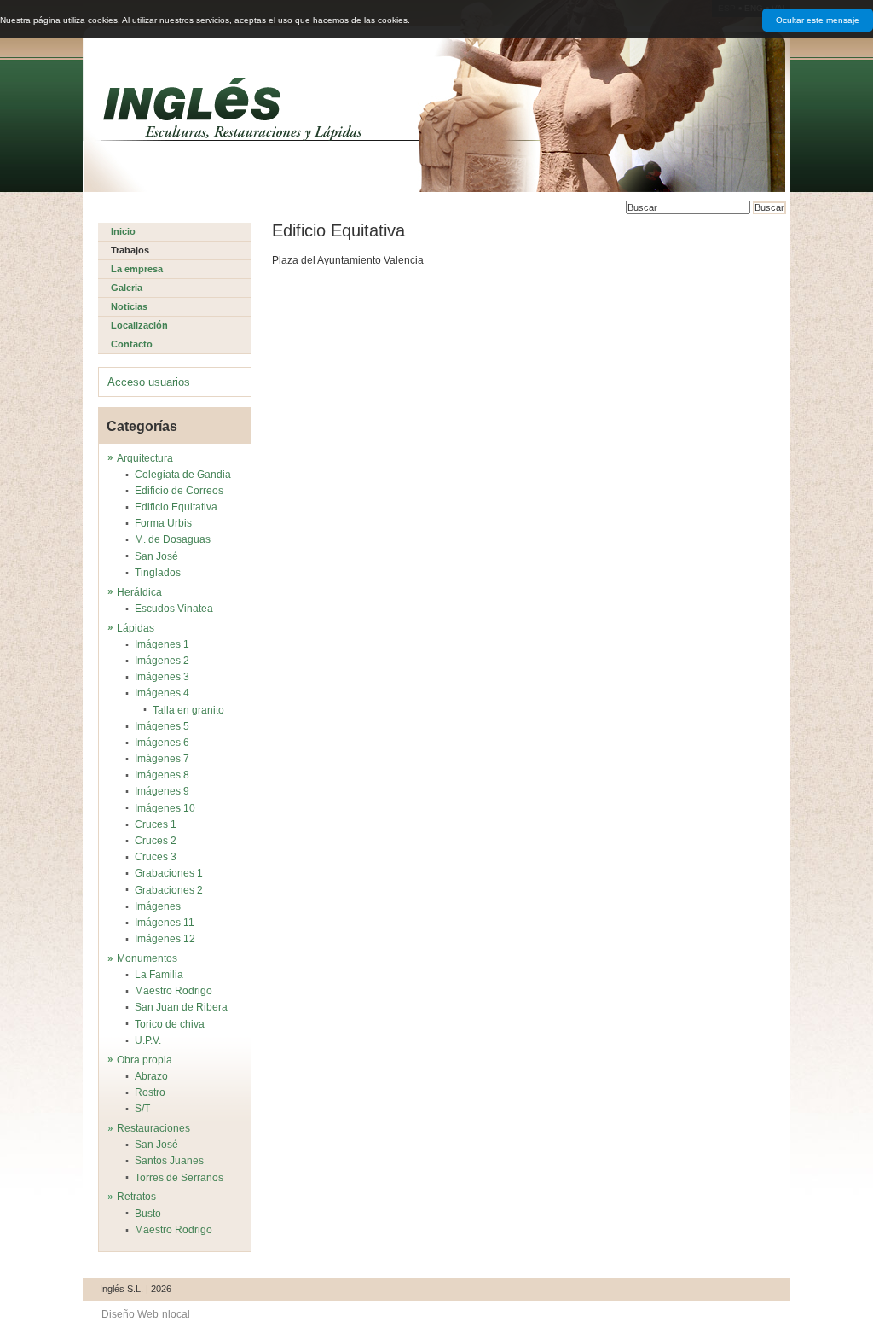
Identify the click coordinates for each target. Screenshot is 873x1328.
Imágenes (158, 906)
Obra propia (144, 1060)
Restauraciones (153, 1128)
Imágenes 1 (162, 644)
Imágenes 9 (162, 791)
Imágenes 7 (162, 759)
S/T (142, 1109)
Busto (148, 1214)
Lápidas (135, 628)
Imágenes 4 (162, 693)
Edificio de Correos (179, 491)
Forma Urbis (163, 523)
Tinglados (158, 573)
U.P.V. (148, 1040)
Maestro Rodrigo (173, 991)
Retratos (136, 1197)
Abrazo (151, 1076)
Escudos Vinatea (174, 608)
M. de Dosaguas (173, 539)
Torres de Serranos (179, 1178)
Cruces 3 (155, 857)
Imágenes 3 (162, 677)
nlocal (176, 1314)
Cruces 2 (155, 841)
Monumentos (147, 958)
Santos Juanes (169, 1161)
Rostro (150, 1092)
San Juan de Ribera (181, 1007)
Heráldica (139, 592)
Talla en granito (188, 710)
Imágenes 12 (165, 939)
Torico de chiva (170, 1024)
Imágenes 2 (162, 661)
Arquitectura (145, 458)
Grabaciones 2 (169, 890)
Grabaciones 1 (169, 873)
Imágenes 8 (162, 775)
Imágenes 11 (164, 923)
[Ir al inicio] (232, 109)
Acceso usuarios (148, 382)
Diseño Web (130, 1314)
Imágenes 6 (162, 742)
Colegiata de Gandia (183, 475)
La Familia (159, 975)
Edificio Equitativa (176, 507)
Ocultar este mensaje (817, 20)
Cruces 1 (155, 824)
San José (156, 556)
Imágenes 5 (162, 726)
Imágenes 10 (165, 808)
